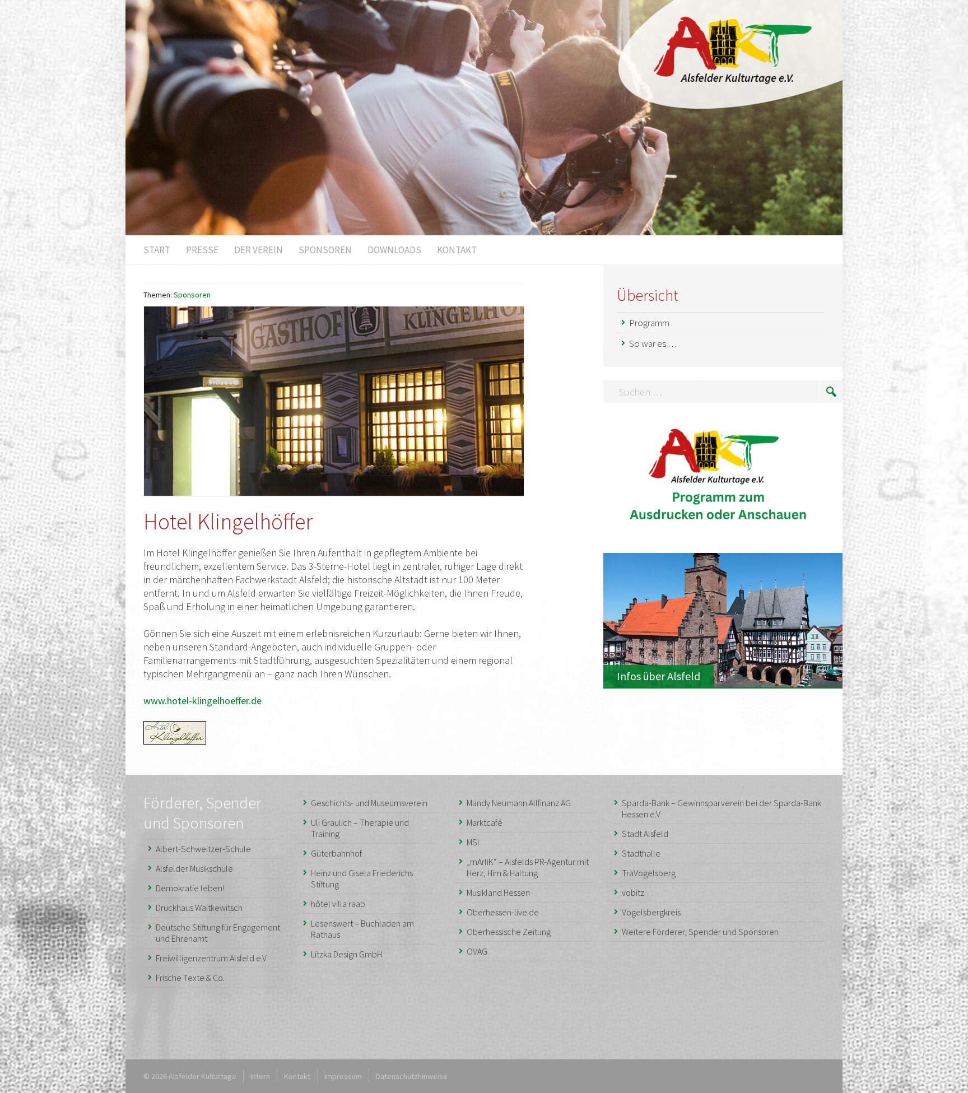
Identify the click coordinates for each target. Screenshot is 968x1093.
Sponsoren (192, 295)
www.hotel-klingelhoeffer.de (202, 700)
